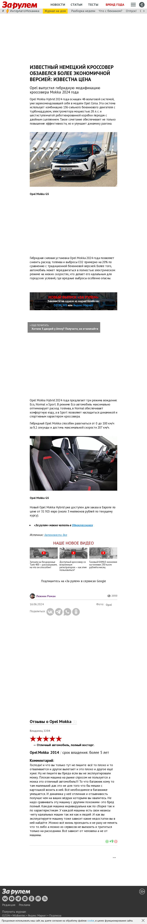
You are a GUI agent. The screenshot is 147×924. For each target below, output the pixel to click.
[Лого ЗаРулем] (19, 4)
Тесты (93, 5)
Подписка (55, 915)
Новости (58, 5)
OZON (57, 305)
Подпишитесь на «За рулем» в (73, 581)
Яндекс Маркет (83, 305)
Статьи (76, 5)
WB (65, 305)
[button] (143, 921)
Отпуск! (131, 11)
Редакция (8, 905)
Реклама (24, 905)
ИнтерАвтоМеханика (24, 11)
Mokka (43, 752)
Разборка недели (83, 11)
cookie (90, 920)
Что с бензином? (110, 11)
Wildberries (18, 915)
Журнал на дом (55, 11)
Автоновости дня (55, 535)
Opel (33, 752)
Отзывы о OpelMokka (53, 721)
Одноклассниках (82, 525)
